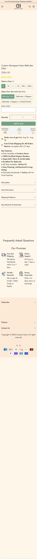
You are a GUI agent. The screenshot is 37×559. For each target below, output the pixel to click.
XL (18, 86)
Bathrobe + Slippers (23, 96)
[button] (6, 77)
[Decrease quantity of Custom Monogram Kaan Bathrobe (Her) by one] (12, 117)
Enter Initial (5, 106)
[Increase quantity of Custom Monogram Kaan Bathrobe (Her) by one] (33, 117)
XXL (23, 86)
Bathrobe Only (7, 96)
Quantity (4, 117)
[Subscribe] (34, 316)
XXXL (30, 86)
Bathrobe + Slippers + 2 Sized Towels (16, 101)
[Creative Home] (18, 6)
